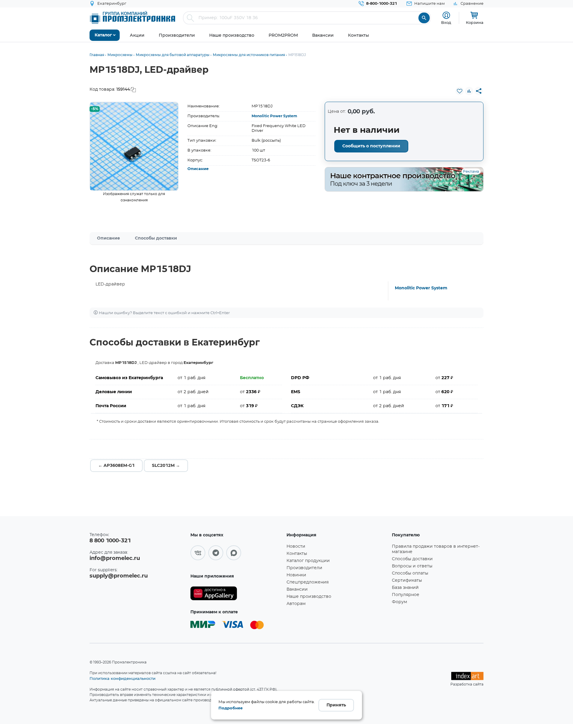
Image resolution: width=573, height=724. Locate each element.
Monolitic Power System (274, 116)
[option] (134, 146)
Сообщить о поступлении (371, 146)
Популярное (405, 595)
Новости (295, 546)
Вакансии (297, 589)
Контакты (296, 554)
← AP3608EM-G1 (116, 466)
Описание (198, 169)
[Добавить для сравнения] (469, 91)
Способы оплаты (410, 573)
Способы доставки (156, 238)
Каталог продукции (308, 561)
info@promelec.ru (115, 558)
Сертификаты (407, 580)
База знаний (405, 588)
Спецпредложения (307, 582)
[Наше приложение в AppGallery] (236, 593)
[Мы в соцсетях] (197, 552)
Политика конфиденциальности (122, 678)
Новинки (296, 575)
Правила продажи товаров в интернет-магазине (436, 549)
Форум (399, 602)
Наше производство (308, 597)
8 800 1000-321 (110, 541)
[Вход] (446, 15)
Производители (304, 568)
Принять (336, 705)
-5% (94, 109)
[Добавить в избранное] (459, 91)
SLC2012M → (166, 466)
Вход (446, 22)
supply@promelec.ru (119, 576)
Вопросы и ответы (412, 566)
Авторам (296, 604)
